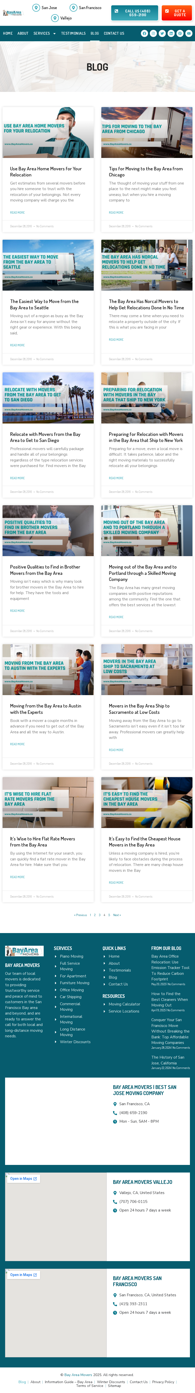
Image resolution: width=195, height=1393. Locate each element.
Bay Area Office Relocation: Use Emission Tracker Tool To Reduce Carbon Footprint (170, 968)
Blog (95, 33)
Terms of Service (89, 1386)
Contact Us (114, 33)
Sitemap (114, 1386)
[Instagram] (153, 33)
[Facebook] (144, 33)
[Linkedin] (171, 33)
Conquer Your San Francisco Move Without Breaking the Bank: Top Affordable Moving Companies (170, 1031)
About (23, 33)
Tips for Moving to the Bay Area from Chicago (146, 171)
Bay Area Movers (78, 1374)
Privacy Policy (163, 1382)
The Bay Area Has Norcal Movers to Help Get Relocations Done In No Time (146, 304)
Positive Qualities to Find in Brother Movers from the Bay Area (45, 569)
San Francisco (90, 7)
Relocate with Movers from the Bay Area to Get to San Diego (45, 437)
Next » (117, 915)
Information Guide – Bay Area (68, 1382)
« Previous (80, 915)
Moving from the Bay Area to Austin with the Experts (45, 708)
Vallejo (66, 18)
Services (42, 33)
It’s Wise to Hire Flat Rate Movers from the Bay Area (42, 841)
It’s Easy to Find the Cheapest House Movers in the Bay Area (145, 841)
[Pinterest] (180, 33)
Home (8, 33)
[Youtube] (188, 33)
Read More (17, 212)
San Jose (49, 7)
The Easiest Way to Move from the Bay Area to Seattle (44, 304)
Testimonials (73, 33)
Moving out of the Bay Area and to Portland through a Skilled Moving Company (143, 572)
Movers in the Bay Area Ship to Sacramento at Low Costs (139, 708)
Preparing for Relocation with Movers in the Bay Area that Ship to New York (146, 437)
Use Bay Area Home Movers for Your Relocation (46, 171)
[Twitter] (162, 33)
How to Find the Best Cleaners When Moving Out (169, 999)
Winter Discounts (111, 1382)
